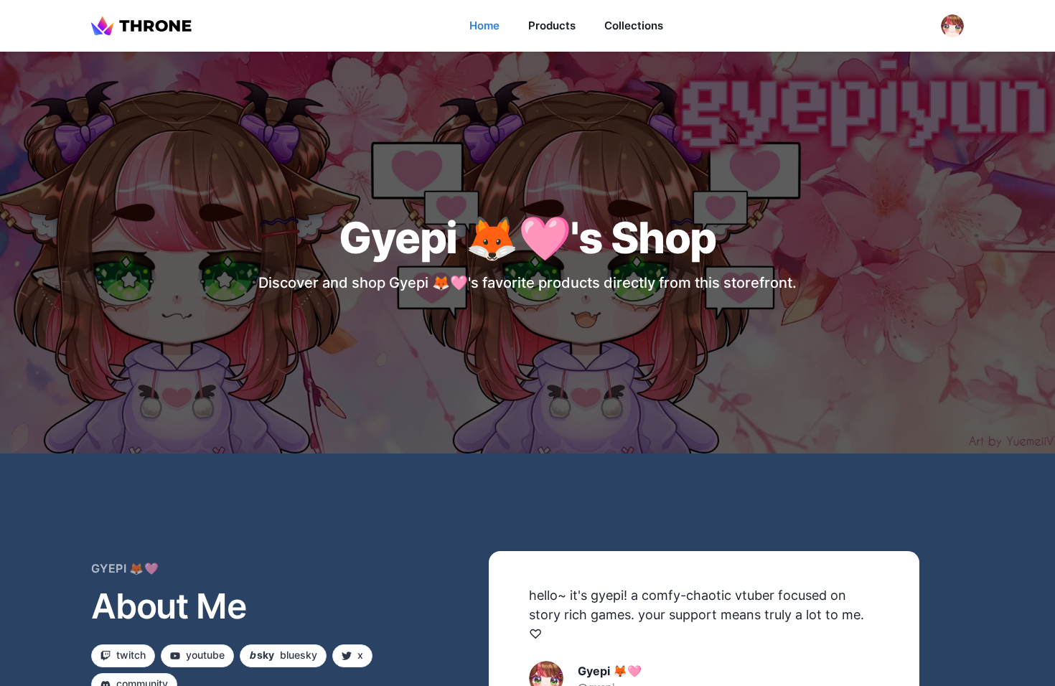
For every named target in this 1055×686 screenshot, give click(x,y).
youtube (205, 655)
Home (484, 25)
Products (552, 25)
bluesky (283, 655)
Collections (633, 25)
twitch (131, 655)
